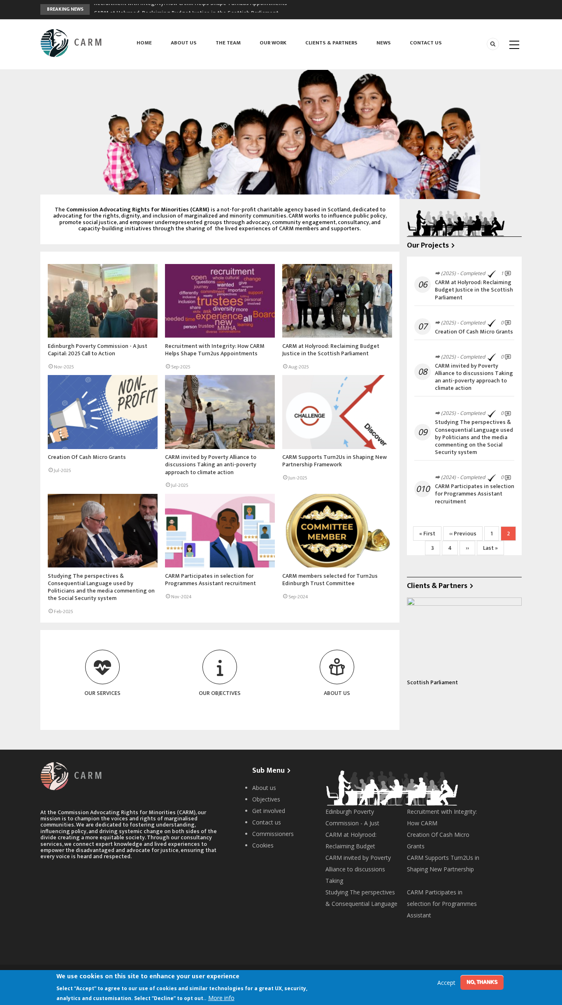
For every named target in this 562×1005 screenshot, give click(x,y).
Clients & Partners (331, 42)
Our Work (273, 42)
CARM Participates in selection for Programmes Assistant (442, 903)
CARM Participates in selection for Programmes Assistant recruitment (210, 579)
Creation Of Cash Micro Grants (87, 457)
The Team (228, 42)
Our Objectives (220, 693)
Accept (446, 983)
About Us (184, 42)
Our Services (102, 693)
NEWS (383, 42)
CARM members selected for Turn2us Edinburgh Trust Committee (330, 579)
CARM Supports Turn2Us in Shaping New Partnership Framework (334, 461)
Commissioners (273, 834)
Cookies (263, 845)
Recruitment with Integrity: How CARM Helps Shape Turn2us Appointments (215, 350)
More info (221, 998)
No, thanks (482, 982)
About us (265, 788)
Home (144, 42)
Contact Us (426, 42)
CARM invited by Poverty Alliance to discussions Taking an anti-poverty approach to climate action (210, 465)
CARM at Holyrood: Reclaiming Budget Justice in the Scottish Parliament (186, 9)
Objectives (266, 799)
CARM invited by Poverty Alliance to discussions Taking (358, 869)
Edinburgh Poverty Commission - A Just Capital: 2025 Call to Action (97, 350)
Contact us (267, 822)
